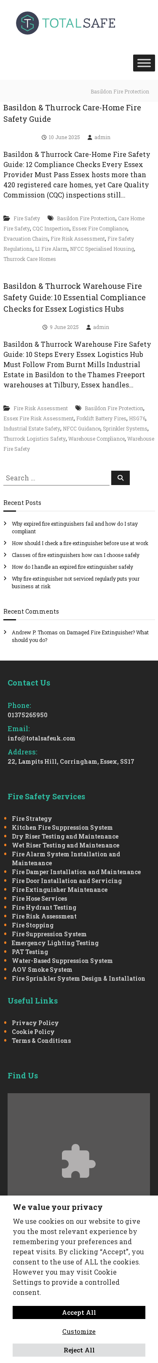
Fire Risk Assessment (78, 238)
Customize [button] (79, 1331)
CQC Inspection (51, 228)
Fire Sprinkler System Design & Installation (78, 978)
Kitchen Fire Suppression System (62, 827)
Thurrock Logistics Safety (34, 438)
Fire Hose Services (39, 898)
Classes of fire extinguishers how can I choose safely (75, 554)
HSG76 (137, 418)
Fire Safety (26, 218)
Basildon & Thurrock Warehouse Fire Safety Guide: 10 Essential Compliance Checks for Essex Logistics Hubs (74, 297)
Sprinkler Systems (125, 428)
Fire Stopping (33, 925)
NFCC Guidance (81, 428)
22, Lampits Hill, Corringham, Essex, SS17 (71, 761)
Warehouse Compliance (96, 438)
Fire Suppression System (49, 934)
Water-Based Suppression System (62, 961)
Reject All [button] (79, 1350)
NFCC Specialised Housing (102, 248)
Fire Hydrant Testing (44, 907)
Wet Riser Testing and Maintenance (65, 845)
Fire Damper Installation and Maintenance (76, 872)
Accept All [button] (79, 1312)
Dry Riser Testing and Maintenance (65, 836)
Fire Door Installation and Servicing (67, 881)
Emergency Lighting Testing (55, 943)
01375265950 (28, 715)
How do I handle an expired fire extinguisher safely (72, 566)
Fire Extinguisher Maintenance (59, 890)
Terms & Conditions (41, 1041)
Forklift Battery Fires (101, 418)
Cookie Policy (33, 1032)
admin (102, 137)
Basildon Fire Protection (86, 218)
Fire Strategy (32, 819)
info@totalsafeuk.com (41, 738)
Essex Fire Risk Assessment (38, 418)
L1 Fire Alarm (51, 248)
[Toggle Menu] (144, 63)
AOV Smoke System (42, 969)
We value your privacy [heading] (58, 1207)
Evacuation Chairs (25, 238)
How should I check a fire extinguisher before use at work (80, 543)
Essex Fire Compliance (99, 228)
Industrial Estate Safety (31, 428)
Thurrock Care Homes (29, 258)
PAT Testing (30, 952)
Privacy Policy (35, 1023)
